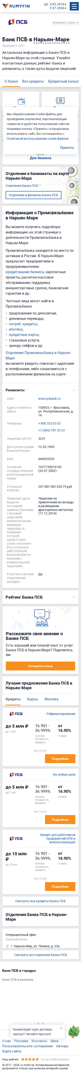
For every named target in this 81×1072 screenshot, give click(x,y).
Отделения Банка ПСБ (23, 186)
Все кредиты (33, 81)
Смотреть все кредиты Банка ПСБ (40, 901)
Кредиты (13, 699)
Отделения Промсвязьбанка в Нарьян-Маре (38, 355)
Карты (32, 699)
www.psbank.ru (49, 399)
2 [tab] (42, 1023)
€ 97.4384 (57, 8)
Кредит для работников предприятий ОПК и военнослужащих (57, 838)
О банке (11, 81)
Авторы (62, 1046)
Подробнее (60, 758)
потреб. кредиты (23, 324)
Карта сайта (11, 1051)
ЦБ (46, 4)
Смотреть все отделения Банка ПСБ (40, 955)
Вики (54, 1041)
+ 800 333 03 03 (49, 423)
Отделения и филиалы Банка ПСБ (33, 195)
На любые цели (64, 774)
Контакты (39, 1041)
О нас (6, 1041)
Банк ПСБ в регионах (17, 980)
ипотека (15, 329)
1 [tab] (38, 1023)
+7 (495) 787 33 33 (51, 430)
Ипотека (51, 699)
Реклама (21, 1041)
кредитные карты (24, 335)
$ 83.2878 (57, 4)
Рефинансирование (61, 714)
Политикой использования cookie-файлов (38, 138)
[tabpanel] (38, 976)
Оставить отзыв (40, 666)
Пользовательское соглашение (27, 1046)
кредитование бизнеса (25, 271)
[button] (40, 390)
